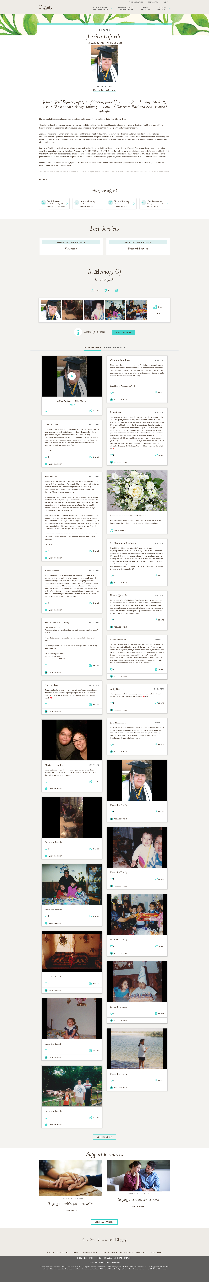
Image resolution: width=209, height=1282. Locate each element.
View (157, 313)
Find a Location (136, 2)
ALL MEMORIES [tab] (92, 347)
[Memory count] (92, 290)
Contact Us (153, 2)
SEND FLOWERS (120, 531)
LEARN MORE (71, 1211)
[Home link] (46, 7)
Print (165, 2)
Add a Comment (120, 400)
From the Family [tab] (114, 347)
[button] (102, 8)
